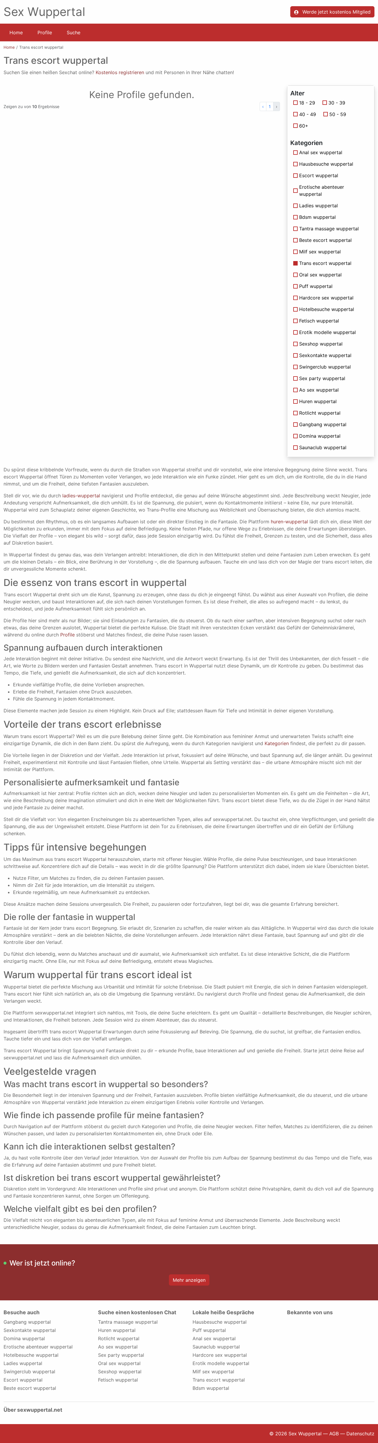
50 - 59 (337, 114)
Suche (73, 32)
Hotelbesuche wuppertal (326, 309)
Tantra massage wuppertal (329, 229)
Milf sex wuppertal (320, 252)
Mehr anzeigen (189, 1280)
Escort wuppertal (318, 175)
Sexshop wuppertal (321, 344)
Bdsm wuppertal (317, 217)
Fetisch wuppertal (319, 321)
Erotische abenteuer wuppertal (321, 190)
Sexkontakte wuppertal (325, 355)
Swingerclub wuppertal (325, 367)
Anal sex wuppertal (320, 152)
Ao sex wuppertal (319, 390)
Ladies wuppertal (318, 206)
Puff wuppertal (316, 286)
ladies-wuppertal (81, 496)
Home (16, 32)
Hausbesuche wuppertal (326, 164)
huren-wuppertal (289, 522)
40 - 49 (307, 114)
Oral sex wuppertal (320, 275)
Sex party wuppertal (322, 378)
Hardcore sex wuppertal (326, 298)
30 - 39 (336, 103)
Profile (45, 32)
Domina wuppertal (319, 436)
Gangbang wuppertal (322, 424)
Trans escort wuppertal (219, 1380)
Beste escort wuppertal (325, 240)
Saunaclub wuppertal (322, 447)
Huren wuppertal (318, 401)
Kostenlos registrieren (120, 72)
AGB (334, 1434)
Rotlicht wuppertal (319, 413)
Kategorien (277, 743)
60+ (303, 126)
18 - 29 (307, 103)
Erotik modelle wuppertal (327, 332)
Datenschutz (360, 1434)
